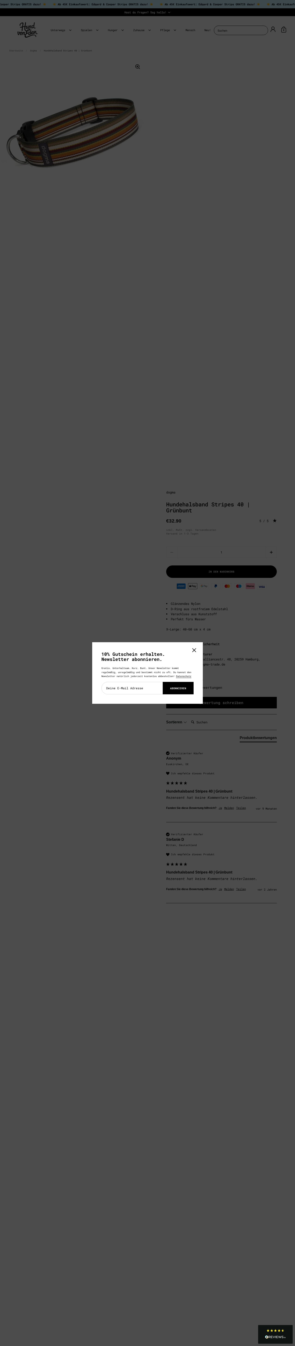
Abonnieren (178, 688)
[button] (275, 1334)
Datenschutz (183, 676)
